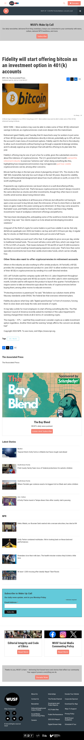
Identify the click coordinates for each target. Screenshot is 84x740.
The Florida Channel (55, 699)
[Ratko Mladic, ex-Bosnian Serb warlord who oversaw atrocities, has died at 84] (9, 527)
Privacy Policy (69, 714)
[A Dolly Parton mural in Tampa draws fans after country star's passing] (9, 501)
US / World (13, 339)
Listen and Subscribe (42, 431)
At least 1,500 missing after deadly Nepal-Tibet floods (38, 572)
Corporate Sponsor (71, 699)
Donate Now (42, 677)
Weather (20, 449)
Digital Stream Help (54, 724)
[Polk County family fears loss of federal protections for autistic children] (9, 468)
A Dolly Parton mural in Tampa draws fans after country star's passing (44, 500)
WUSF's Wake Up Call (42, 24)
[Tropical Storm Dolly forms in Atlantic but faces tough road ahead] (9, 452)
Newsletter (35, 704)
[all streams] (81, 11)
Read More (23, 652)
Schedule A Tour (70, 724)
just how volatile (64, 164)
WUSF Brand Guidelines (69, 719)
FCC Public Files (53, 709)
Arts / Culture (22, 497)
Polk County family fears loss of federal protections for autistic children (45, 468)
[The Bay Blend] (42, 395)
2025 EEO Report (54, 719)
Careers (34, 720)
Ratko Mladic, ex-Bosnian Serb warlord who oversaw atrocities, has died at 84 (47, 523)
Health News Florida (24, 465)
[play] (6, 11)
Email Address (11, 602)
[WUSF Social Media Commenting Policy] (63, 634)
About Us (34, 694)
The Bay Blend (42, 422)
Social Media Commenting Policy (38, 715)
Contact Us (35, 699)
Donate (75, 3)
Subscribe (42, 36)
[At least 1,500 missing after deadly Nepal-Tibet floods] (9, 575)
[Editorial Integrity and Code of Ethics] (23, 634)
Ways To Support (71, 709)
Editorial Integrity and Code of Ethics (23, 644)
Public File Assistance (55, 714)
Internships (52, 694)
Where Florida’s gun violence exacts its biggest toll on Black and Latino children (48, 484)
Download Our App (71, 704)
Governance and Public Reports (53, 704)
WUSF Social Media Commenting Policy (63, 644)
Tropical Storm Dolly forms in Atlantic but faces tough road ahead (42, 452)
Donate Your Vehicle (72, 694)
